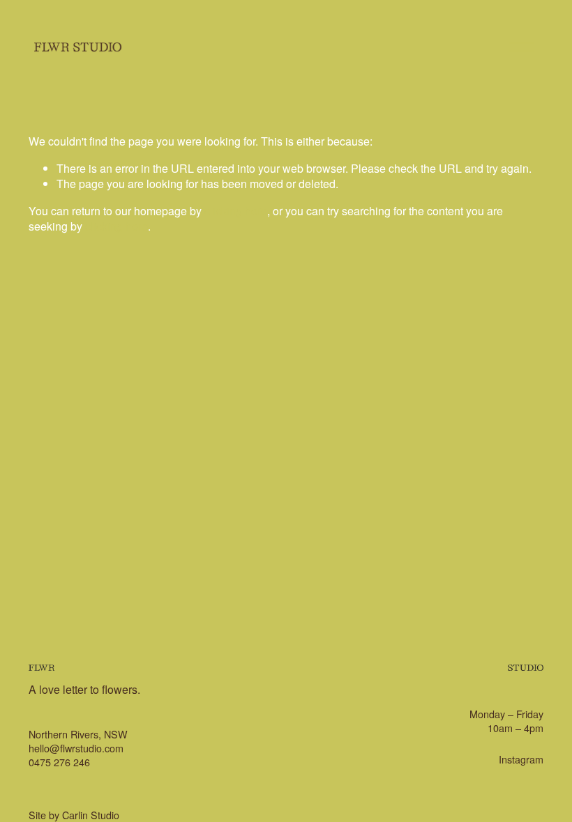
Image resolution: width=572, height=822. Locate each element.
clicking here (235, 211)
